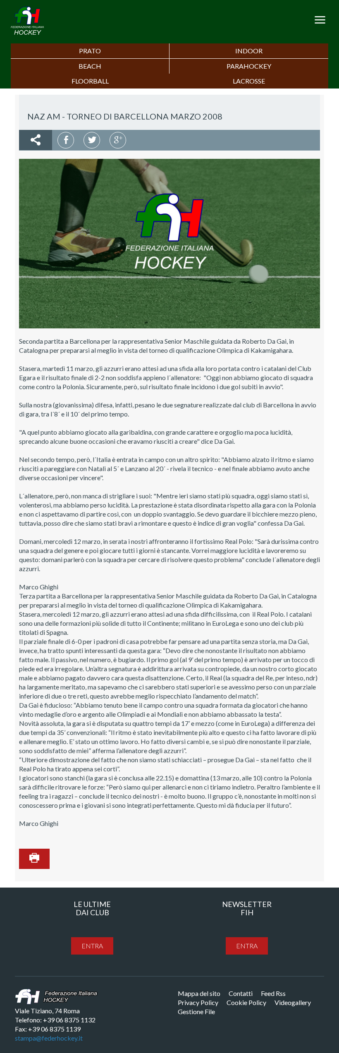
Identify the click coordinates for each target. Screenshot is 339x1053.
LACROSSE (249, 81)
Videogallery (293, 1002)
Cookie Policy (246, 1002)
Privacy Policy (198, 1002)
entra (92, 946)
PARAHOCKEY (249, 66)
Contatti (241, 993)
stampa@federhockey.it (49, 1038)
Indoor (249, 51)
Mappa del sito (199, 993)
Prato (90, 51)
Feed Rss (273, 993)
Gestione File (196, 1011)
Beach (90, 66)
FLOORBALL (90, 81)
